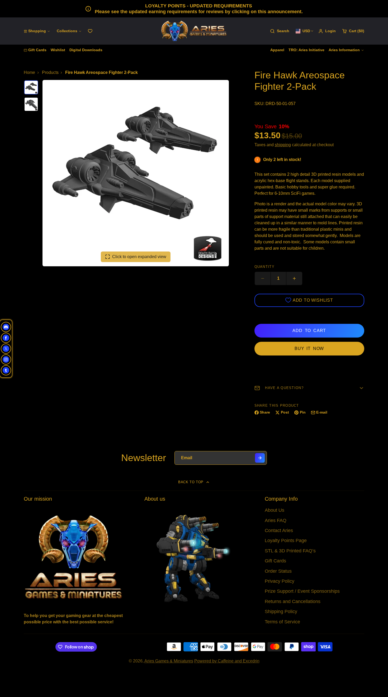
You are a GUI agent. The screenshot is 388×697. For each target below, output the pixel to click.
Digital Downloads (85, 50)
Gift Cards (37, 50)
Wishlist (58, 50)
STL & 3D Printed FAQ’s (290, 550)
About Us (274, 510)
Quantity (264, 267)
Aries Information (344, 50)
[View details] (73, 556)
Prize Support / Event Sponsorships (302, 591)
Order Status (278, 571)
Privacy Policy (279, 581)
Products (50, 72)
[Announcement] (194, 8)
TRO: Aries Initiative (306, 50)
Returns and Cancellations (292, 601)
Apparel (277, 50)
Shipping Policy (281, 611)
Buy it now (309, 348)
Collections (67, 31)
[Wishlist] (90, 31)
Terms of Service (282, 621)
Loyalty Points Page (286, 540)
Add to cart (309, 330)
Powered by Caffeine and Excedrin (226, 661)
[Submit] (260, 458)
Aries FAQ (275, 520)
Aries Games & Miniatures (168, 661)
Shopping (37, 31)
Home (29, 72)
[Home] (194, 31)
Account (327, 31)
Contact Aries (279, 530)
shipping (283, 145)
